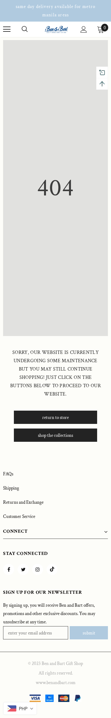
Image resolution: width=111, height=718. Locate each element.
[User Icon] (83, 29)
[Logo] (56, 29)
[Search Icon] (25, 29)
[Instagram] (37, 569)
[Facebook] (8, 569)
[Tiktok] (52, 569)
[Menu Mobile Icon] (6, 29)
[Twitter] (23, 569)
